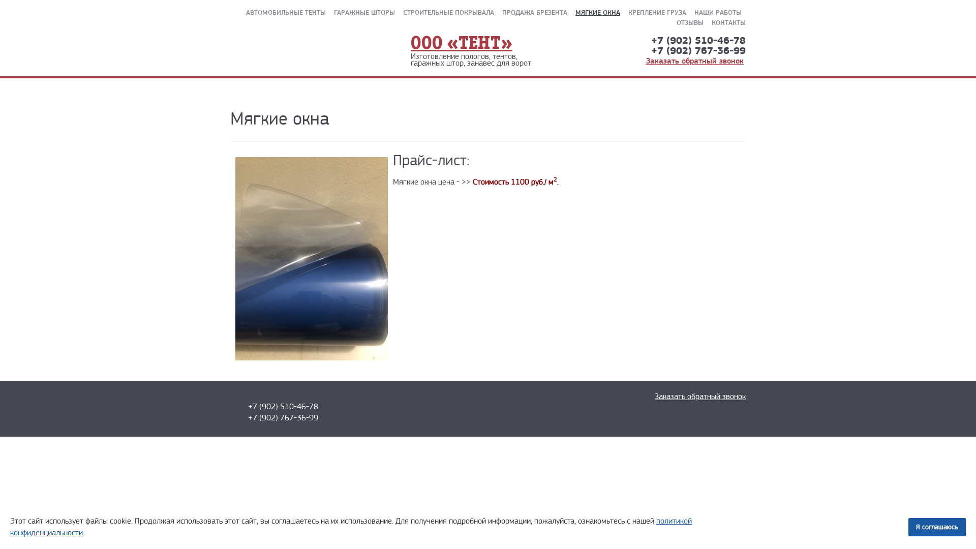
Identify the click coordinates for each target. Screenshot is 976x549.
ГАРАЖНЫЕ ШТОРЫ (364, 12)
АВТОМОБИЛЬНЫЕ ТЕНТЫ (286, 12)
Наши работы (718, 12)
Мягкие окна (597, 12)
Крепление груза (657, 12)
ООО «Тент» (461, 44)
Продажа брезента (534, 12)
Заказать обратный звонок (695, 61)
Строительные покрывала (448, 12)
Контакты (729, 22)
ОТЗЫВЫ (690, 22)
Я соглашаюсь (937, 527)
